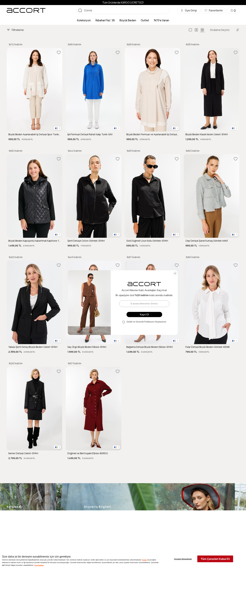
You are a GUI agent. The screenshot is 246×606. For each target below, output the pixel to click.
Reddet (144, 560)
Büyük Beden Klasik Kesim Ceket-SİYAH (206, 134)
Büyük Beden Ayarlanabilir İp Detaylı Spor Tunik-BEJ (34, 134)
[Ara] (80, 10)
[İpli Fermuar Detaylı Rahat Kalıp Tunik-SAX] (93, 90)
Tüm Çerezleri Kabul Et (215, 559)
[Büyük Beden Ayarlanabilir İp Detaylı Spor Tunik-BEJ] (34, 90)
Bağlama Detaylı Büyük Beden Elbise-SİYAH (149, 346)
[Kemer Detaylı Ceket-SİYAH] (34, 408)
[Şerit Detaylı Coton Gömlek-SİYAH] (93, 196)
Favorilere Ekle (59, 52)
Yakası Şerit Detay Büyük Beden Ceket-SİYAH (32, 346)
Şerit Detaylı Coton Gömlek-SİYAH (86, 240)
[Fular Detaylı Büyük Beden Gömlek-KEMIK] (211, 302)
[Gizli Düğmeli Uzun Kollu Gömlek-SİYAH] (152, 196)
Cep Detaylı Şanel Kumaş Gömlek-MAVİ (206, 240)
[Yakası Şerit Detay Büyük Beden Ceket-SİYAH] (34, 302)
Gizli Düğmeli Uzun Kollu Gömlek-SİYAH (147, 240)
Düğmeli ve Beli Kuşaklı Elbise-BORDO (87, 453)
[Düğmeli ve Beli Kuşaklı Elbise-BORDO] (93, 408)
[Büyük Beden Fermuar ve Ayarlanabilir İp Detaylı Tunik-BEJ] (152, 90)
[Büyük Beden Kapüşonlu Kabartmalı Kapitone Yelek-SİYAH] (34, 196)
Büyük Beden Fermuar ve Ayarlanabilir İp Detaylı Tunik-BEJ (152, 134)
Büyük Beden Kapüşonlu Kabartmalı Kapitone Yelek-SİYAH (34, 240)
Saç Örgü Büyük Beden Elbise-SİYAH (86, 346)
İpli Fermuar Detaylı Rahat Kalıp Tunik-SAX (89, 134)
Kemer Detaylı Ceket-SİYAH (23, 453)
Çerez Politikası (39, 565)
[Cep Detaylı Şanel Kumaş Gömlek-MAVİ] (211, 196)
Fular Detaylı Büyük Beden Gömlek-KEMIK (207, 346)
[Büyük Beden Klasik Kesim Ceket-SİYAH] (211, 90)
